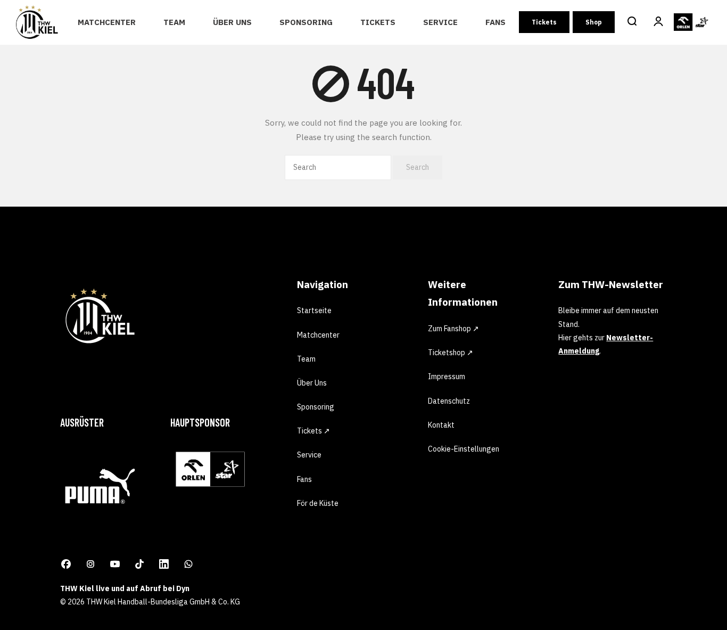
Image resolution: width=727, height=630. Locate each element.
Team (174, 22)
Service (440, 22)
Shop (593, 22)
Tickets (377, 22)
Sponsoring (306, 22)
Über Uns (232, 22)
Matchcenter (107, 22)
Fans (495, 22)
